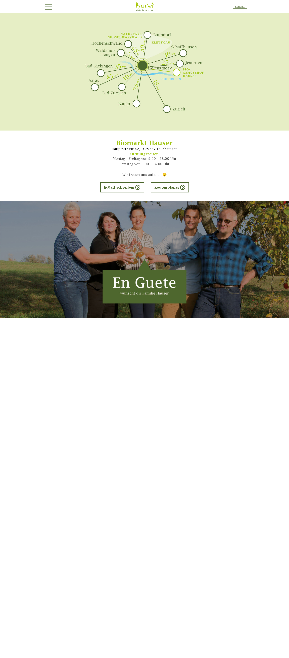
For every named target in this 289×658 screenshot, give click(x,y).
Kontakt (240, 6)
